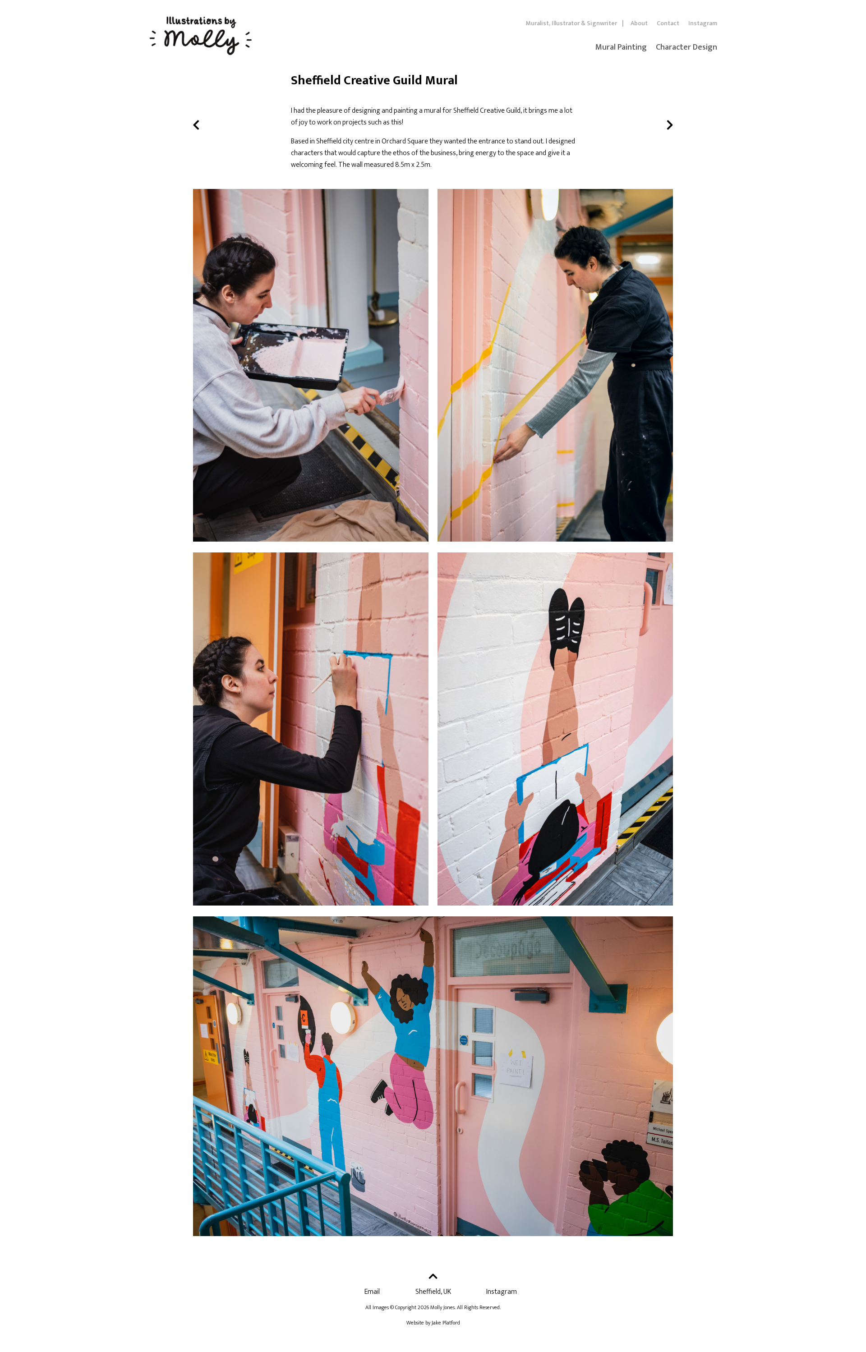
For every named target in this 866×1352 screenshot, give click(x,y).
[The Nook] (196, 124)
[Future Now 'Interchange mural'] (670, 124)
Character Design (686, 47)
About (639, 23)
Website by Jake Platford (433, 1322)
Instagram (702, 23)
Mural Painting (621, 47)
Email (372, 1292)
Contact (668, 23)
